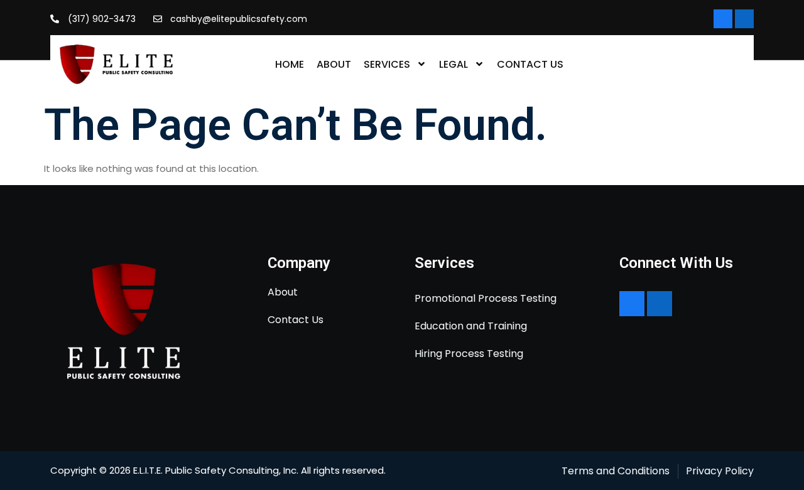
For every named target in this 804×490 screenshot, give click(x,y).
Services (387, 64)
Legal (453, 64)
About (334, 64)
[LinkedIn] (744, 18)
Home (289, 64)
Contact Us (530, 64)
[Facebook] (723, 18)
